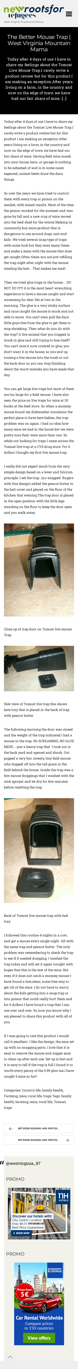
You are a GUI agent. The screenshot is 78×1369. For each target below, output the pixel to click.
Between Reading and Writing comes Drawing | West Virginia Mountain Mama (46, 1128)
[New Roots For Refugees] (34, 17)
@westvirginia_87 (23, 1163)
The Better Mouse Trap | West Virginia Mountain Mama (39, 43)
